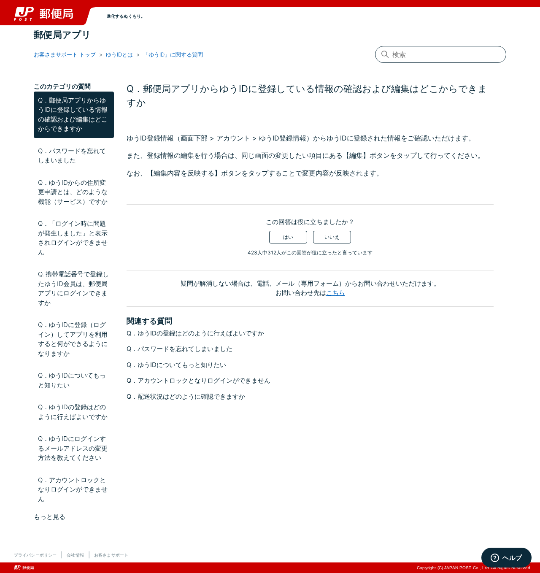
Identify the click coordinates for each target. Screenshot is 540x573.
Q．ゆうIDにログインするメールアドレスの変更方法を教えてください (73, 448)
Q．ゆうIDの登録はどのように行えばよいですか (73, 412)
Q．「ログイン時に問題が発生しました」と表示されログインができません (73, 237)
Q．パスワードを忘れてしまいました (72, 156)
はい (288, 237)
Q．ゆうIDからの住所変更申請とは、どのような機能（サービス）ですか (73, 191)
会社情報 (75, 554)
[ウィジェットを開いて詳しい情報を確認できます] (506, 558)
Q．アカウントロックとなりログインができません (73, 489)
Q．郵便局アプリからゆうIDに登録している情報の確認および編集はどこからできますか (73, 114)
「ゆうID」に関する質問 (173, 54)
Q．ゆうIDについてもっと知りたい (72, 380)
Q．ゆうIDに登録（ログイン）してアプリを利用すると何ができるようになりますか (73, 339)
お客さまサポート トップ (65, 54)
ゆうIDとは (119, 54)
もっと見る (49, 517)
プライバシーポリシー (35, 554)
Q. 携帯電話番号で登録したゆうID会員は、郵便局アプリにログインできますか (73, 288)
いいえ (332, 237)
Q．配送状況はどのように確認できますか (186, 396)
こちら (335, 293)
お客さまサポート (111, 554)
